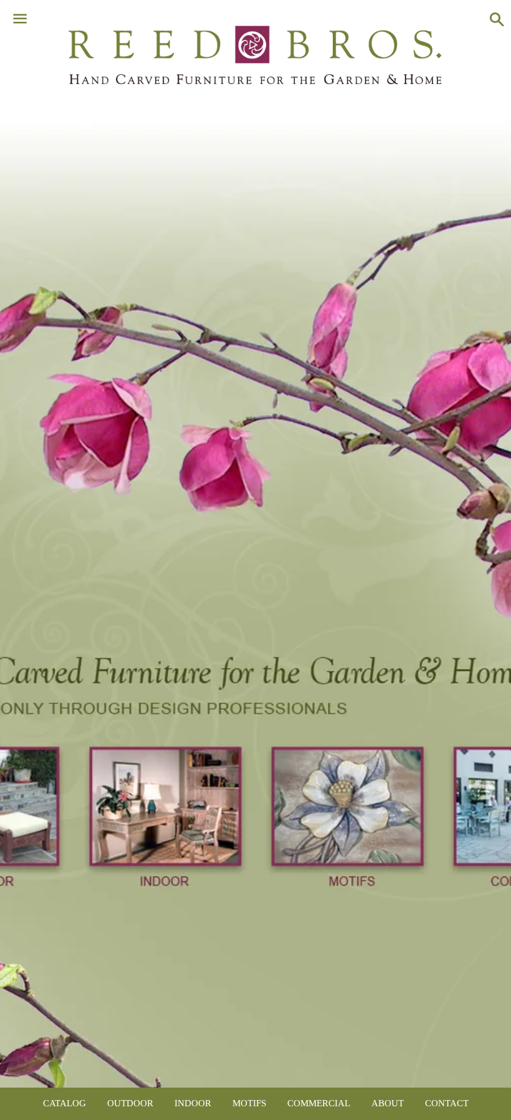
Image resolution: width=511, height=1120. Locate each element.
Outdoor (130, 1103)
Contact (447, 1103)
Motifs (249, 1103)
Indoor (192, 1103)
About (387, 1103)
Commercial (318, 1103)
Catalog (64, 1103)
